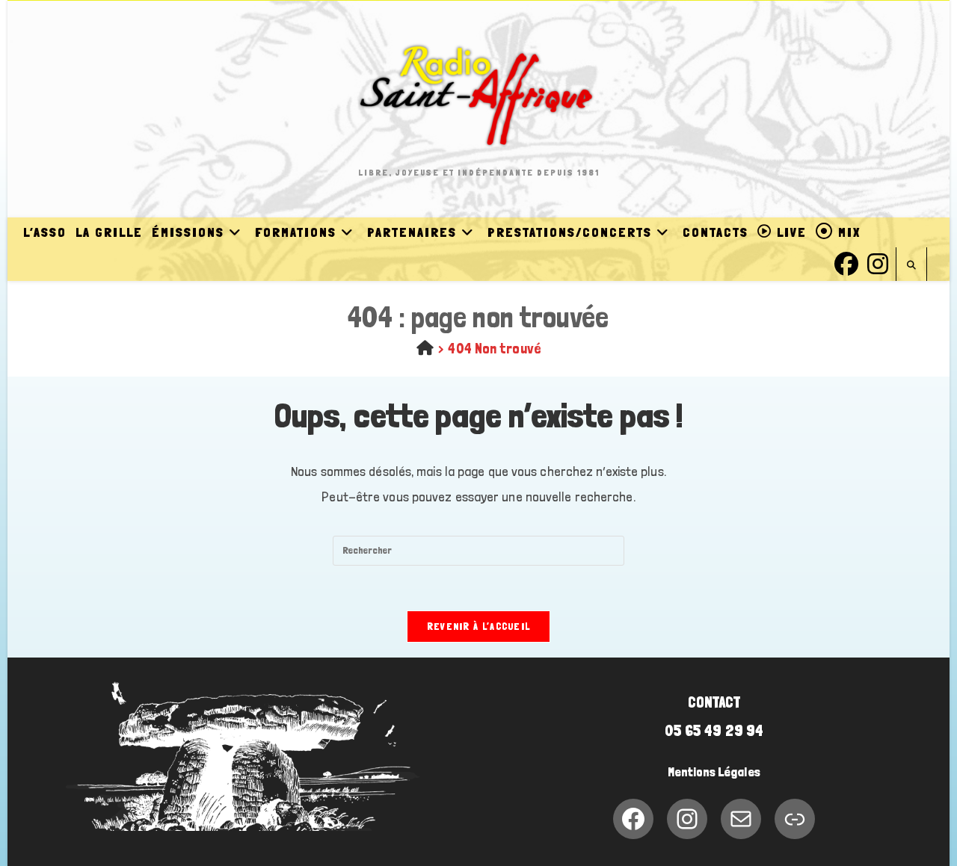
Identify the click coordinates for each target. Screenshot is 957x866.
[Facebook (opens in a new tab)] (846, 261)
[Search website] (911, 265)
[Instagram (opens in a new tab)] (877, 261)
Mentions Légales (714, 771)
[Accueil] (425, 348)
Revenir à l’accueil (479, 626)
